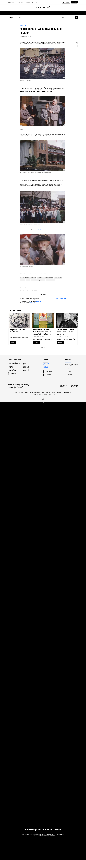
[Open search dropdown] (65, 13)
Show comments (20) (60, 298)
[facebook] (76, 43)
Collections (29, 13)
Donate (34, 2)
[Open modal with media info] (64, 77)
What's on (22, 13)
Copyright (21, 392)
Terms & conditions (67, 392)
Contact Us (38, 301)
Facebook (45, 362)
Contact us (70, 374)
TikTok (44, 365)
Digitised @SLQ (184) (58, 277)
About (60, 13)
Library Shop (19, 2)
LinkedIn (45, 367)
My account (66, 2)
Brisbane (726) (33, 277)
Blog (10, 17)
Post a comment (43, 294)
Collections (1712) (40, 277)
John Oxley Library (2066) (24, 277)
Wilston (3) (28, 280)
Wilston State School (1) (50, 280)
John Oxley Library (24, 25)
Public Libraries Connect (34, 392)
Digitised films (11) (42, 280)
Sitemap (53, 392)
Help (16, 392)
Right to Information (46, 392)
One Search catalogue (43, 230)
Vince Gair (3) (22, 280)
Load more (43, 347)
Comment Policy (30, 300)
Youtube (45, 366)
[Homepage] (64, 386)
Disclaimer (59, 392)
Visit (41, 13)
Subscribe (27, 2)
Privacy (26, 392)
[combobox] (26, 17)
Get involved (53, 13)
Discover (46, 13)
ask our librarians (33, 302)
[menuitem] (22, 13)
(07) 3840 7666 (68, 362)
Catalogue (11, 2)
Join (74, 2)
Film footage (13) (34, 280)
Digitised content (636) (49, 277)
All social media (49, 371)
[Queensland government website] (74, 386)
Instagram (45, 363)
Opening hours (13, 373)
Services (36, 13)
